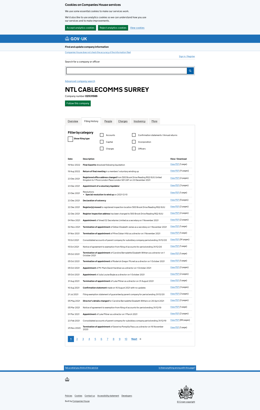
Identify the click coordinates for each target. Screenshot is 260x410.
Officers (142, 148)
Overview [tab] (73, 121)
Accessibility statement (108, 395)
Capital (109, 142)
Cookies (78, 395)
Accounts (110, 135)
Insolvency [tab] (139, 121)
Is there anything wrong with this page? (177, 367)
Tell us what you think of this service (81, 367)
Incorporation (144, 142)
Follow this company (77, 103)
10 (126, 339)
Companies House (81, 401)
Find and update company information (87, 46)
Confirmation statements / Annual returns (157, 135)
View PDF (175, 164)
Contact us (90, 395)
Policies (68, 395)
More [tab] (154, 121)
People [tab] (108, 121)
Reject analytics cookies (113, 27)
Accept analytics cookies (80, 27)
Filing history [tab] (91, 121)
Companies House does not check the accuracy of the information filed (98, 52)
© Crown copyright (186, 402)
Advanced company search (80, 81)
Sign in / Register (187, 56)
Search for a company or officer (82, 61)
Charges (110, 148)
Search (190, 70)
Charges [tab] (123, 121)
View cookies (137, 27)
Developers (126, 395)
